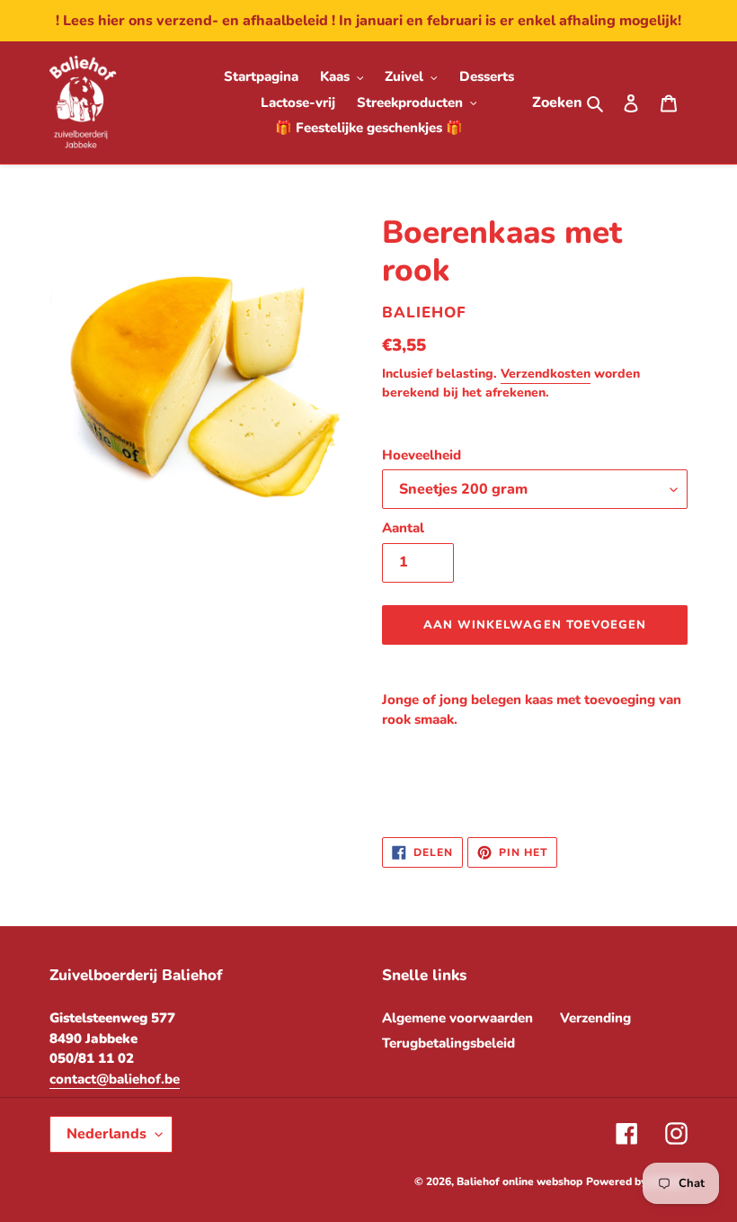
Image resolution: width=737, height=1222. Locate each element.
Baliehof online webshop (519, 1181)
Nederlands (107, 1134)
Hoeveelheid (421, 455)
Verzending (595, 1018)
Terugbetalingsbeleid (448, 1043)
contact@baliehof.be (114, 1079)
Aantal (403, 528)
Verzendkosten (545, 373)
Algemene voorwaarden (457, 1018)
